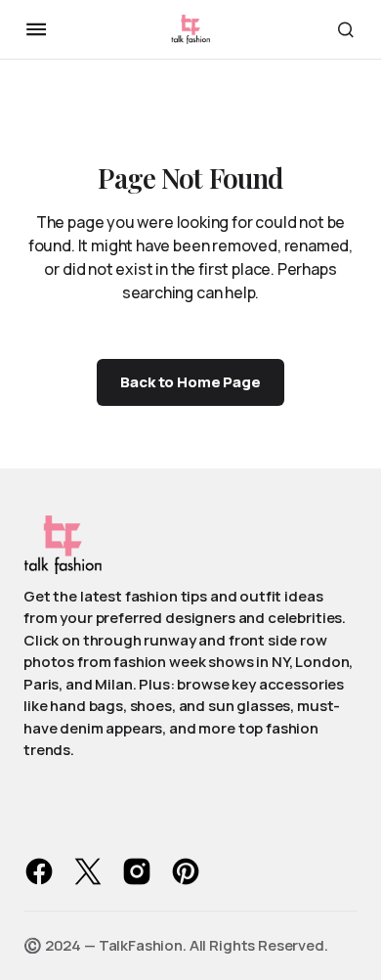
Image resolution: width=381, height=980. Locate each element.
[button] (36, 29)
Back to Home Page (190, 382)
